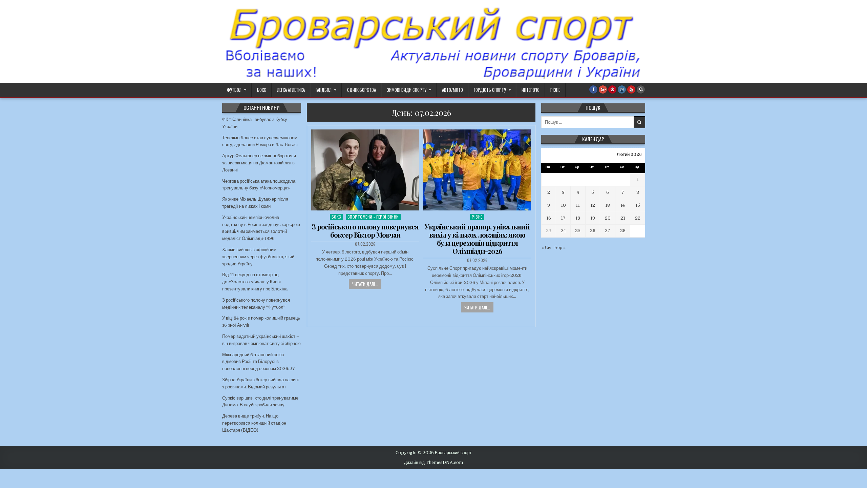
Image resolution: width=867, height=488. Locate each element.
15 (637, 205)
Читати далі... (365, 284)
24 (563, 230)
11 (578, 205)
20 (608, 218)
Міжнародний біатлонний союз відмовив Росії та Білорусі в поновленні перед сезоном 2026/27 (258, 361)
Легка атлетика (291, 89)
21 (622, 218)
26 (592, 230)
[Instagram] (622, 89)
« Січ (546, 247)
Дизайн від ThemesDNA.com (433, 462)
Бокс (261, 89)
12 (592, 205)
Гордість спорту (490, 89)
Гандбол (324, 89)
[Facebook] (593, 89)
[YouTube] (631, 89)
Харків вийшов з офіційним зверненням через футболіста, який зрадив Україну (258, 256)
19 (592, 218)
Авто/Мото (452, 89)
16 (548, 218)
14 (622, 205)
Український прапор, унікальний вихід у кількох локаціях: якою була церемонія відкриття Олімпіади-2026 (477, 239)
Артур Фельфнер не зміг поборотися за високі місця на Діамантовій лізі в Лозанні (259, 162)
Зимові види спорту (406, 89)
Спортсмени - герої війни (373, 217)
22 (637, 218)
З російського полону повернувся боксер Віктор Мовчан (365, 230)
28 (623, 230)
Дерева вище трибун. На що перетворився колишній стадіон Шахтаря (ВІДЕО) (254, 423)
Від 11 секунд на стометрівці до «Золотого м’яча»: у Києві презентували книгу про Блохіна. (255, 281)
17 (563, 218)
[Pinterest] (612, 89)
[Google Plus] (603, 89)
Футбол (234, 89)
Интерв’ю (531, 89)
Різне (555, 89)
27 (607, 230)
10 (563, 205)
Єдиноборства (361, 89)
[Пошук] (641, 89)
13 (607, 205)
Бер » (560, 247)
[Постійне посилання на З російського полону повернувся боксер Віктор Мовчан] (365, 169)
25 (577, 230)
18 (577, 218)
